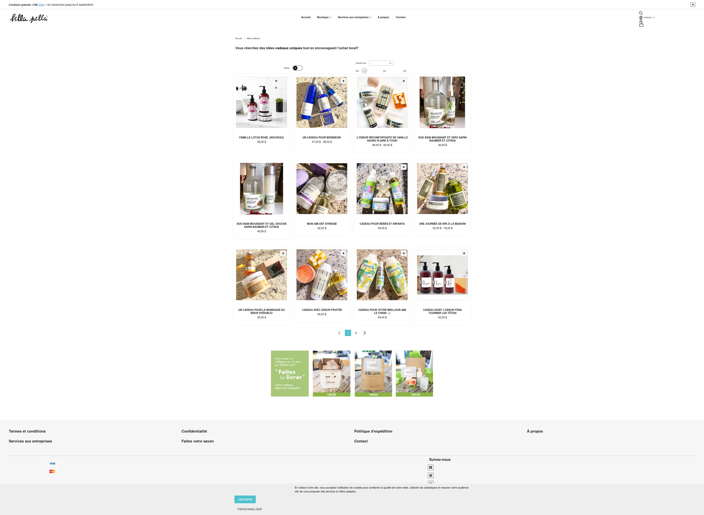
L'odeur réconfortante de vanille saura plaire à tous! (382, 138)
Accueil (238, 38)
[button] (381, 63)
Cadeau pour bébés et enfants (382, 223)
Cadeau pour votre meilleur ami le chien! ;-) (382, 311)
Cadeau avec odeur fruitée (322, 310)
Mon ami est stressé (322, 223)
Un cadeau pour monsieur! (321, 137)
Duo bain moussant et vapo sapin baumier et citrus (442, 138)
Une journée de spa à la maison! (442, 223)
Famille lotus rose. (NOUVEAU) (261, 137)
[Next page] (365, 333)
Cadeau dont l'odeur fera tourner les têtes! (442, 311)
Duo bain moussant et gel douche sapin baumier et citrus (262, 225)
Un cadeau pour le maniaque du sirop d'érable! (261, 311)
